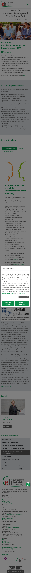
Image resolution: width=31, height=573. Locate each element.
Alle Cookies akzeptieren (22, 303)
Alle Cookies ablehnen (8, 303)
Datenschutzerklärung (7, 293)
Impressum (22, 293)
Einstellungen (22, 296)
